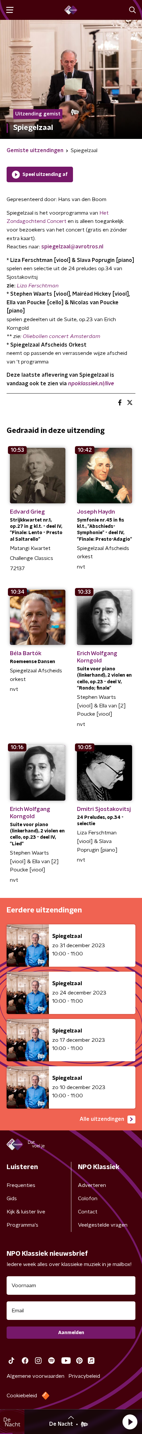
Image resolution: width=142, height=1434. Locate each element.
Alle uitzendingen (102, 1119)
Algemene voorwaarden (35, 1376)
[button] (129, 1421)
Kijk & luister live (26, 1211)
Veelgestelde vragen (102, 1225)
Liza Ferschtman (37, 285)
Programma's (22, 1225)
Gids (12, 1198)
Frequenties (21, 1185)
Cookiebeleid (22, 1395)
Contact (87, 1211)
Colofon (87, 1198)
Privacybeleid (84, 1376)
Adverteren (92, 1185)
